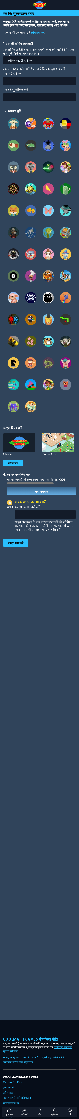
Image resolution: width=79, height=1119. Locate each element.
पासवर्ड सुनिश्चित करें (15, 90)
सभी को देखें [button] (13, 463)
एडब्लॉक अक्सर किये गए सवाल (18, 1062)
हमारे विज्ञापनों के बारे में (53, 1057)
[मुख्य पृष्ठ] (39, 5)
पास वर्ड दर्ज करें (12, 73)
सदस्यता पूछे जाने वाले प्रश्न (17, 1098)
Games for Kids (13, 1082)
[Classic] (19, 442)
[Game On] (58, 442)
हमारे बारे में (8, 1087)
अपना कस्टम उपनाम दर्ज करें (23, 507)
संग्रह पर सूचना (11, 1057)
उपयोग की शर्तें (30, 1057)
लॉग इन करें (37, 32)
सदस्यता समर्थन (11, 1103)
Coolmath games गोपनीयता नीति (30, 1039)
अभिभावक (8, 1093)
